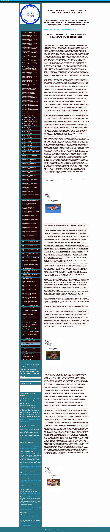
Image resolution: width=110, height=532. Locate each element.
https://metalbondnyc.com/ (26, 516)
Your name (23, 376)
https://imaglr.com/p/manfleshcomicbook (29, 474)
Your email (23, 380)
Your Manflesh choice (25, 383)
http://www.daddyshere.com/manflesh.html (30, 493)
